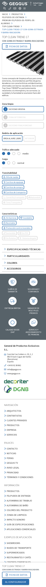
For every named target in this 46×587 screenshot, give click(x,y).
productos (17, 14)
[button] (4, 8)
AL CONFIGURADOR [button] (15, 581)
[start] (22, 4)
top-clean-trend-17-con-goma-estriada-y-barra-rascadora (22, 31)
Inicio (5, 14)
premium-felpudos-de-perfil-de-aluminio (18, 22)
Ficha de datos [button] (18, 46)
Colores (12, 262)
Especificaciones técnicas (24, 249)
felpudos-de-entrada (13, 17)
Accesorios (14, 268)
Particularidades (18, 256)
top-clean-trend (11, 26)
